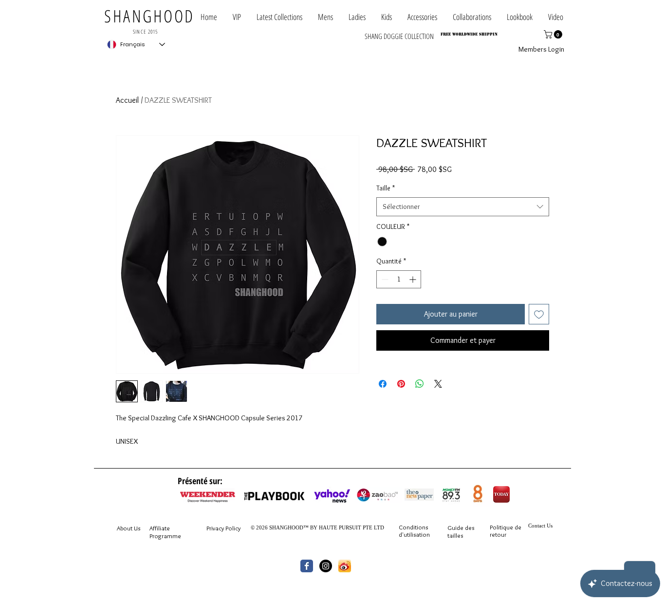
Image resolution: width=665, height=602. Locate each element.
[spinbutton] (398, 279)
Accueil (127, 100)
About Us (128, 528)
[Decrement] (384, 279)
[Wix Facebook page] (306, 566)
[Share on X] (438, 384)
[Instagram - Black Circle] (325, 566)
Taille (385, 188)
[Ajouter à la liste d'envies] (539, 314)
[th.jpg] (344, 566)
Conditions (413, 527)
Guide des (460, 527)
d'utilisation (414, 534)
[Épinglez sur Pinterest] (401, 384)
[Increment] (413, 279)
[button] (472, 17)
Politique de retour (505, 531)
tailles (455, 535)
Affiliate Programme (165, 532)
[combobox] (462, 206)
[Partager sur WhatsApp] (419, 384)
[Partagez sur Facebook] (382, 384)
